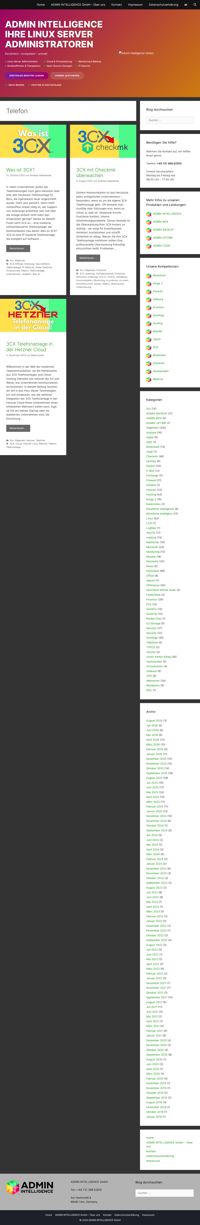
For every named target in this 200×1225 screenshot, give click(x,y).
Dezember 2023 (156, 868)
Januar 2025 (154, 811)
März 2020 (153, 1073)
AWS (149, 442)
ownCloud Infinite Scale (161, 590)
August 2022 (154, 945)
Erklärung (29, 264)
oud (163, 275)
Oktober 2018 (154, 1111)
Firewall (157, 291)
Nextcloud (152, 570)
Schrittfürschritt (84, 283)
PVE (148, 604)
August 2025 (154, 777)
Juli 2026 (152, 725)
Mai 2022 (152, 959)
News (149, 566)
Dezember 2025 (156, 758)
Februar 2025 (154, 806)
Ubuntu (151, 652)
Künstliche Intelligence (160, 508)
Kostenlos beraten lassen (27, 75)
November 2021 (156, 987)
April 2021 (152, 1021)
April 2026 (152, 739)
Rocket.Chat (154, 618)
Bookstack (159, 355)
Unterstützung (83, 287)
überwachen (117, 283)
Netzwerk (152, 561)
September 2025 (156, 773)
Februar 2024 (154, 859)
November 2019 (156, 1088)
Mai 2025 (152, 792)
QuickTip (151, 613)
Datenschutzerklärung (163, 4)
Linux (35, 443)
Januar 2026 (154, 754)
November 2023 (156, 873)
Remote (43, 443)
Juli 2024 (152, 835)
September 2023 (157, 882)
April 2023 (152, 906)
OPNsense (153, 585)
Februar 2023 (154, 916)
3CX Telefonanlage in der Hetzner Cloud (29, 346)
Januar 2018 (154, 1116)
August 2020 (154, 1059)
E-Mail (150, 470)
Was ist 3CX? (20, 170)
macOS (150, 532)
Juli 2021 (151, 1006)
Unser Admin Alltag (158, 656)
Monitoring (99, 280)
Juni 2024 (152, 840)
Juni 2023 (152, 897)
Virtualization (154, 666)
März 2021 (152, 1026)
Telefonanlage (37, 270)
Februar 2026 (154, 749)
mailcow (151, 537)
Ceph (149, 451)
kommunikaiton (84, 280)
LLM (149, 523)
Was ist (36, 274)
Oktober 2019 (154, 1092)
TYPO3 (150, 647)
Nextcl (157, 275)
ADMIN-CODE (161, 245)
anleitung (90, 273)
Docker (150, 465)
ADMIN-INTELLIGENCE (167, 213)
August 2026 (154, 720)
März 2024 (153, 854)
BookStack (153, 446)
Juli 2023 (152, 892)
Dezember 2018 (156, 1107)
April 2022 (152, 964)
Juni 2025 (152, 787)
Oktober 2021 (154, 992)
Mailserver (152, 542)
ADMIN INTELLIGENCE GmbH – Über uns (78, 4)
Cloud (18, 443)
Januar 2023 (154, 921)
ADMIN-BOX (160, 221)
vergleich (26, 274)
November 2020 (156, 1045)
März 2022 (153, 968)
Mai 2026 (152, 735)
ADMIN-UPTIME (163, 237)
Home (41, 4)
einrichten (81, 277)
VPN (149, 675)
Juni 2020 (152, 1064)
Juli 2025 (152, 782)
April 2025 (152, 797)
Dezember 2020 (156, 1040)
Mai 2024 (152, 844)
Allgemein (20, 260)
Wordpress (153, 685)
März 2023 (153, 911)
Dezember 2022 (156, 925)
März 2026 (153, 744)
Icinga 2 (157, 283)
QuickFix (151, 609)
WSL (149, 690)
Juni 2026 (152, 730)
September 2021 (156, 997)
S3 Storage (153, 623)
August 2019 (154, 1102)
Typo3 (157, 339)
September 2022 (156, 940)
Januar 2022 (154, 978)
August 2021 (154, 1002)
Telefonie (40, 440)
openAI (150, 580)
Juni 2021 (152, 1011)
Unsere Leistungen (67, 75)
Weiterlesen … (18, 248)
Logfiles (151, 528)
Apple (149, 437)
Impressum (135, 4)
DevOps (151, 461)
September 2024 (157, 830)
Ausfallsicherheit (104, 273)
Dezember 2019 (156, 1083)
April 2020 (152, 1069)
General (151, 485)
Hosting (157, 323)
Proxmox (158, 307)
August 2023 (154, 887)
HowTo (111, 277)
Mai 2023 (152, 901)
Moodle (157, 331)
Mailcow (158, 379)
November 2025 (156, 763)
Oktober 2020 (155, 1049)
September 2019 (156, 1097)
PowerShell (153, 594)
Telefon (25, 270)
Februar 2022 (154, 973)
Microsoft (152, 547)
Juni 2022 (152, 954)
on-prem (123, 280)
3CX (12, 264)
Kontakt (116, 4)
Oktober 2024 (155, 825)
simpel (97, 283)
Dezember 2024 (156, 816)
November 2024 (156, 820)
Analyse (151, 432)
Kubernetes (153, 504)
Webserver (153, 680)
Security (151, 628)
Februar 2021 (154, 1030)
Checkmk (101, 270)
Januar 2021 (154, 1035)
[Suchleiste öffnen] (195, 4)
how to (102, 277)
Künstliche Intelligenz (159, 513)
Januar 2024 (154, 863)
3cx (12, 260)
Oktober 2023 (155, 878)
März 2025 (153, 801)
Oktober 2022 (155, 935)
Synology (158, 315)
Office (150, 575)
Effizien (19, 264)
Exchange (152, 475)
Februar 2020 (154, 1078)
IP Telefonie (28, 267)
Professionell (13, 270)
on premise (112, 280)
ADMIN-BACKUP (163, 229)
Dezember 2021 (156, 983)
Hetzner (30, 440)
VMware (158, 299)
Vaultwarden (161, 371)
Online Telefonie (43, 267)
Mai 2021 (152, 1016)
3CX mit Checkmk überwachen (96, 172)
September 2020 (157, 1054)
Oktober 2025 (155, 768)
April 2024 (152, 849)
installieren (121, 277)
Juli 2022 (152, 949)
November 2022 (156, 930)
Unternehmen (13, 274)
